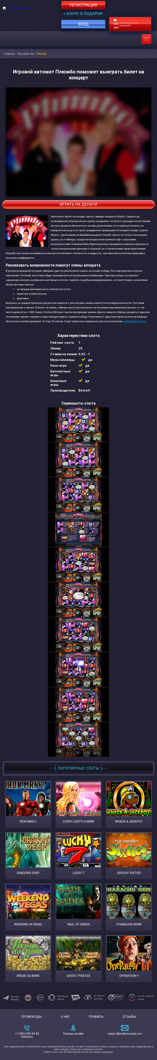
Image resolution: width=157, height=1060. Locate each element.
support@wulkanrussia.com (124, 1033)
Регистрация (83, 5)
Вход (83, 24)
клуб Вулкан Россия (134, 321)
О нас (65, 1017)
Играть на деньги (78, 204)
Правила (96, 1017)
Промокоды (31, 1017)
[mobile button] (146, 39)
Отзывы (129, 1017)
